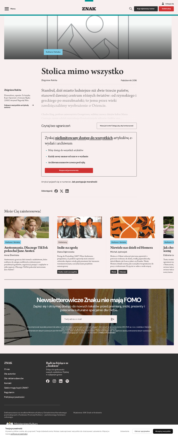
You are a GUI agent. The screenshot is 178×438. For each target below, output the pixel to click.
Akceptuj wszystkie (163, 431)
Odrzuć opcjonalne (142, 431)
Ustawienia (124, 431)
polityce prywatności (19, 434)
